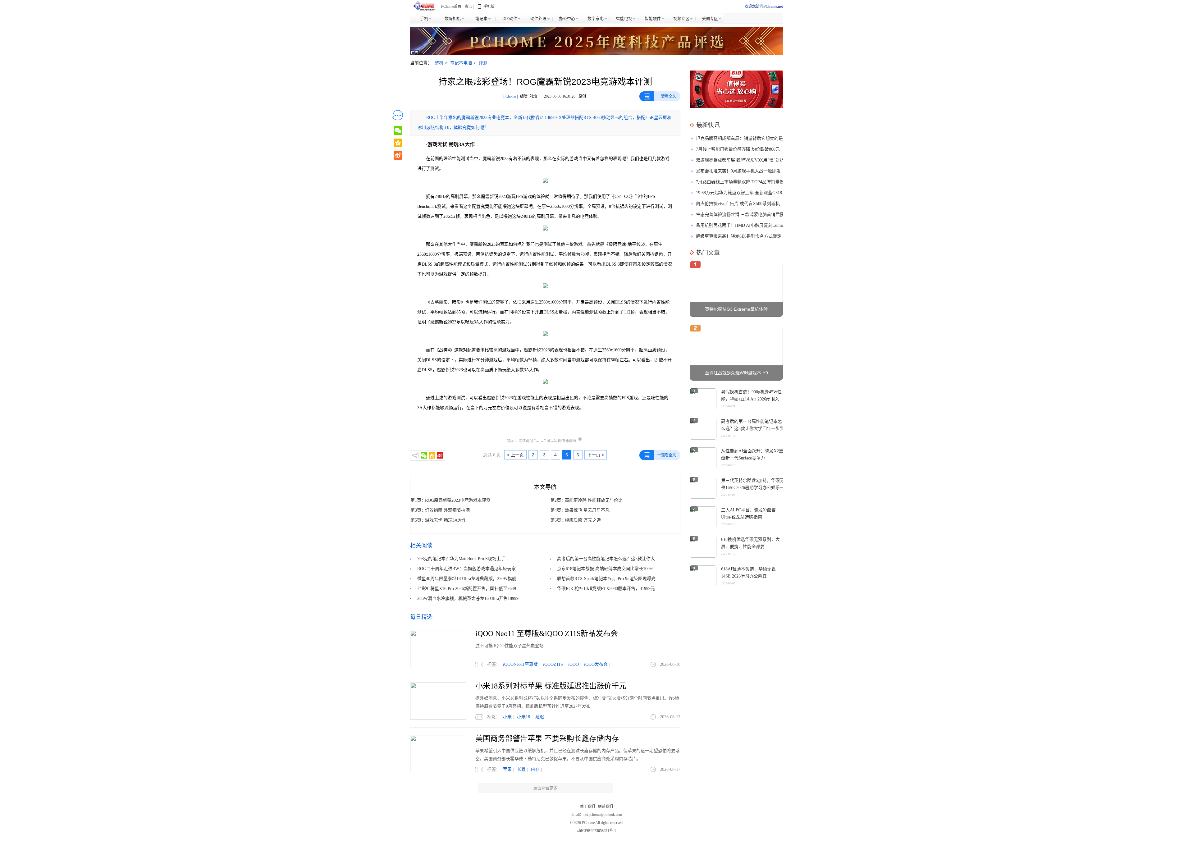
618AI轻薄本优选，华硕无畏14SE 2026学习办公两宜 (748, 572)
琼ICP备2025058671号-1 (596, 831)
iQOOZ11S (553, 664)
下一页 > (595, 454)
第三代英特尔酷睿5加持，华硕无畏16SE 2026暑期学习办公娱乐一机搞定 (752, 487)
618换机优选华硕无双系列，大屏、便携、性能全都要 (750, 543)
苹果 (507, 769)
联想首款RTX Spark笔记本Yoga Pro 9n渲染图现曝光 (606, 578)
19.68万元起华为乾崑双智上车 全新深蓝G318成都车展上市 (739, 194)
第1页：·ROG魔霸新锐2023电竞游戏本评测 (450, 500)
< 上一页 (515, 454)
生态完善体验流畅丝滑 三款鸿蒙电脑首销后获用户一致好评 (740, 216)
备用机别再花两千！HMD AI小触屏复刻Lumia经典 (740, 227)
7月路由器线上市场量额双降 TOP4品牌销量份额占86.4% (740, 183)
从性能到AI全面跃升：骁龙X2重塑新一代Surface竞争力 (752, 454)
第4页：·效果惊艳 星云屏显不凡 (580, 510)
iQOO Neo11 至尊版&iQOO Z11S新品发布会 (546, 633)
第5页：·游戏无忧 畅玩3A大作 (438, 520)
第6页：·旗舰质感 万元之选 (575, 520)
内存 (535, 769)
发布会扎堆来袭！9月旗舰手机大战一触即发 (738, 171)
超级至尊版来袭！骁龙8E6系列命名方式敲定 (738, 236)
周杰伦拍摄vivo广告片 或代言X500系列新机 (738, 203)
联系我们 (605, 806)
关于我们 (587, 806)
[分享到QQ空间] (432, 455)
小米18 (523, 717)
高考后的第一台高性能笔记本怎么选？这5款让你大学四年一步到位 (752, 428)
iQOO (573, 664)
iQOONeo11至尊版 (520, 664)
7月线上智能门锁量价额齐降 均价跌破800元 (738, 149)
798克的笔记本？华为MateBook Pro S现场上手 (461, 558)
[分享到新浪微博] (440, 455)
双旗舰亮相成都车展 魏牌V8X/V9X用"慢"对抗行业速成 (740, 162)
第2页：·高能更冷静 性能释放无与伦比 (586, 500)
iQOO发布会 (596, 664)
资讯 (468, 6)
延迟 (539, 717)
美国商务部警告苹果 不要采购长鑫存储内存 (547, 738)
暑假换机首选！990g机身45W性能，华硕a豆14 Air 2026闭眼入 (751, 395)
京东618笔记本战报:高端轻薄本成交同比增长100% (605, 568)
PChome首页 (451, 6)
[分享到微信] (424, 455)
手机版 (489, 6)
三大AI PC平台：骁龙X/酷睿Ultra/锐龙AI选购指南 (748, 513)
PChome (509, 96)
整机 (439, 63)
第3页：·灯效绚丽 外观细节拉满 (440, 510)
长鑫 (521, 769)
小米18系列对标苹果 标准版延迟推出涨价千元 (550, 686)
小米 (507, 717)
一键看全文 (666, 96)
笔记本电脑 (461, 63)
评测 (483, 63)
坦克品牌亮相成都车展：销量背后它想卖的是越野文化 (739, 140)
